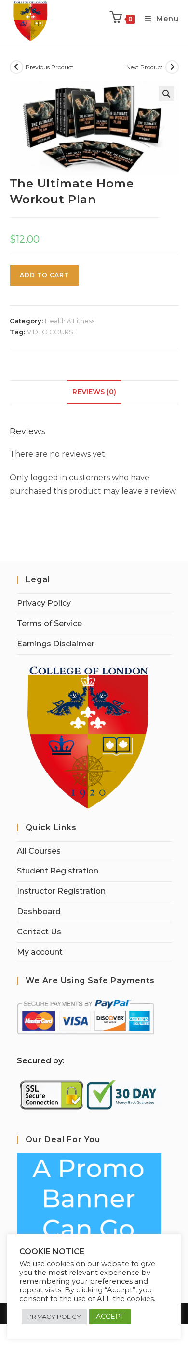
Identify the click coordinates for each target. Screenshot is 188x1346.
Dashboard (39, 911)
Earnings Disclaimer (55, 643)
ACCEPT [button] (110, 1316)
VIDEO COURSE (52, 332)
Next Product (144, 67)
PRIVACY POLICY (54, 1316)
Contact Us (39, 931)
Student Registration (57, 870)
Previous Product (50, 67)
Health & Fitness (69, 321)
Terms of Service (49, 623)
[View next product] (172, 67)
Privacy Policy (44, 603)
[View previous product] (16, 67)
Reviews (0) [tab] (94, 391)
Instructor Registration (61, 891)
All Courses (39, 851)
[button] (166, 93)
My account (40, 952)
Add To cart (44, 275)
